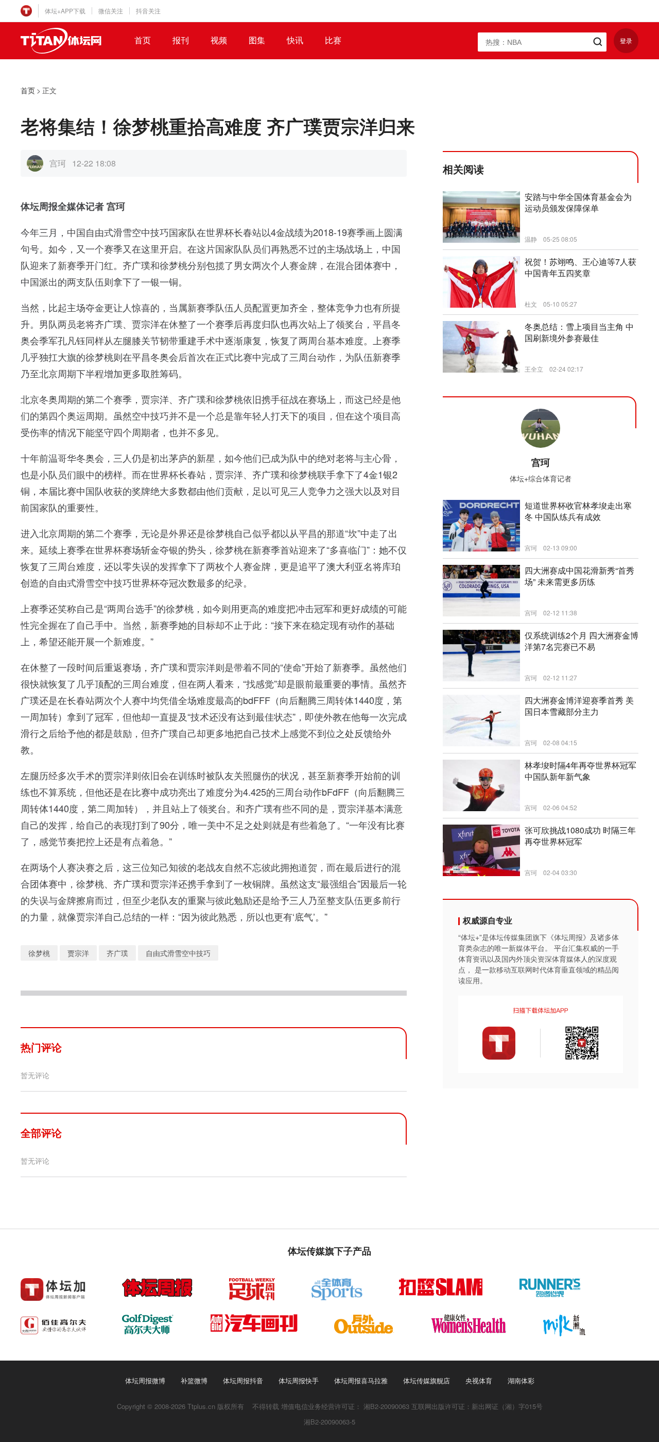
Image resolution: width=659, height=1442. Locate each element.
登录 (626, 40)
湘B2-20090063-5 (329, 1422)
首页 (142, 40)
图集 (257, 40)
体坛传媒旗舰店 (426, 1380)
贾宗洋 (78, 953)
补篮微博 (194, 1380)
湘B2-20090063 (386, 1406)
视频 (219, 40)
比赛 (333, 40)
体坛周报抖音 (243, 1380)
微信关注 (110, 10)
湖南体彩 (521, 1380)
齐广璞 (117, 953)
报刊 (180, 40)
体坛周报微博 (145, 1380)
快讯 (295, 40)
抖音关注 (148, 10)
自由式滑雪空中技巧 (178, 953)
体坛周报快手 (299, 1380)
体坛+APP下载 (65, 10)
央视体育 (478, 1380)
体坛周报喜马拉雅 (361, 1380)
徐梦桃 (39, 953)
